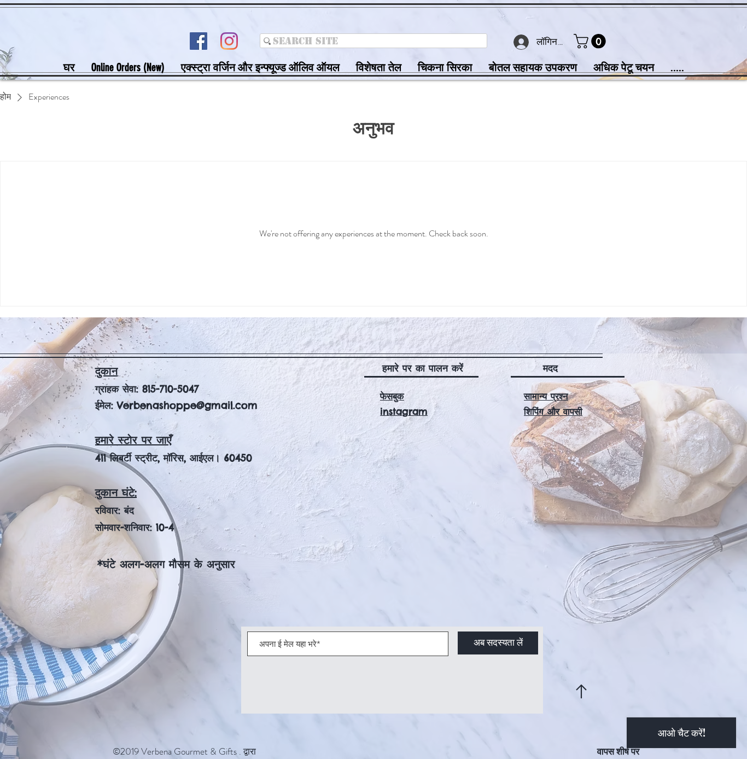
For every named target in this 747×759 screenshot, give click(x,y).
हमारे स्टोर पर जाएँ (133, 440)
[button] (591, 41)
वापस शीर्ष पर (618, 751)
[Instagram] (229, 41)
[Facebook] (198, 41)
